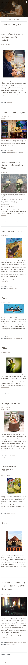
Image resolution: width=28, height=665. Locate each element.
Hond (7, 288)
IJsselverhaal (8, 457)
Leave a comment (6, 354)
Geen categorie (10, 100)
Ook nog (9, 513)
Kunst (15, 100)
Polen (11, 336)
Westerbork (9, 220)
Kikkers (4, 348)
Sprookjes (9, 392)
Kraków (15, 288)
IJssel (11, 338)
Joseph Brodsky (16, 152)
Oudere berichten (6, 654)
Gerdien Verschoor (7, 2)
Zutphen (18, 100)
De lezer (5, 523)
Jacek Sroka (11, 288)
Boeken (7, 221)
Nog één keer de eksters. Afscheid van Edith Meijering (12, 37)
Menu (23, 2)
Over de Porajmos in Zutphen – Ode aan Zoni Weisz (12, 165)
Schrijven (9, 573)
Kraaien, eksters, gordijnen (13, 112)
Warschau (20, 338)
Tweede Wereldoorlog (14, 221)
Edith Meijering (9, 102)
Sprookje (8, 393)
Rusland (21, 152)
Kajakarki (5, 298)
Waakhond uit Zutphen (11, 231)
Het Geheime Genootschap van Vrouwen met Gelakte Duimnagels (13, 585)
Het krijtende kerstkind (11, 403)
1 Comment (4, 118)
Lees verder (12, 95)
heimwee (8, 338)
